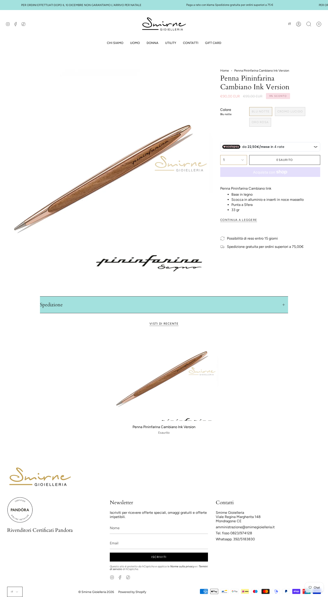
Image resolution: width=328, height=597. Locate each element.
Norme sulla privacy (182, 566)
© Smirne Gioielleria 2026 (96, 592)
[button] (135, 43)
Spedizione (51, 304)
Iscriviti (159, 557)
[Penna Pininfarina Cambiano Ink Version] (164, 377)
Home (224, 71)
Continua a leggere (238, 220)
